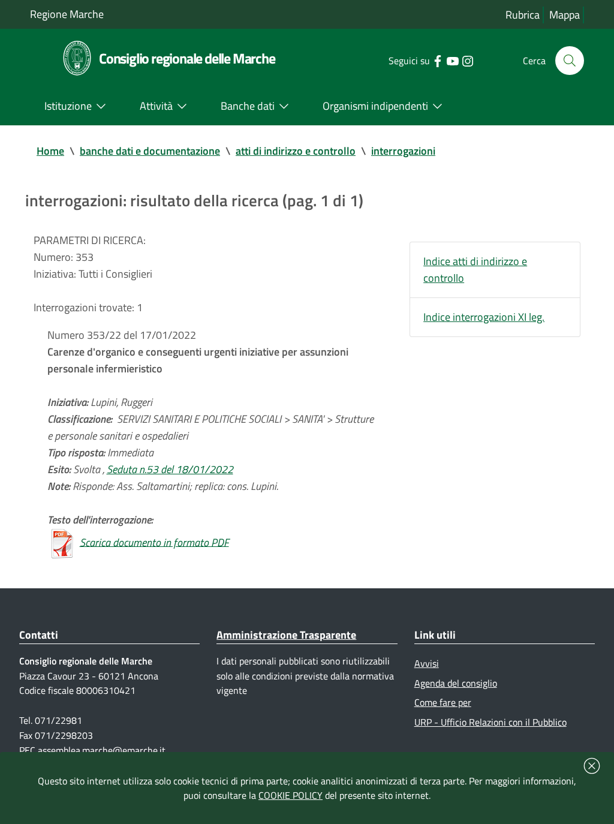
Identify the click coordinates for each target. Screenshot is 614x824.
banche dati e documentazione (150, 151)
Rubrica (522, 15)
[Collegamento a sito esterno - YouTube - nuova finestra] (452, 60)
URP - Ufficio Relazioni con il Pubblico (490, 722)
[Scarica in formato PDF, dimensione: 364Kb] (62, 542)
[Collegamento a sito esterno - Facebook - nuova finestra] (437, 60)
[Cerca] (569, 60)
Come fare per (442, 702)
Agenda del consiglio (455, 683)
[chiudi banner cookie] (592, 766)
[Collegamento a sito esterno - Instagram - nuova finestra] (467, 60)
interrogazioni (403, 151)
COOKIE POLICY (290, 795)
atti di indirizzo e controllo (296, 151)
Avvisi (426, 663)
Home (50, 151)
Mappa (564, 15)
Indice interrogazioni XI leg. (483, 317)
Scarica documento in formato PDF (154, 542)
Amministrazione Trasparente (286, 635)
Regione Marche (67, 14)
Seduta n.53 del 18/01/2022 (170, 469)
